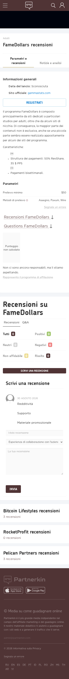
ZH (51, 665)
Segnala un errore (55, 207)
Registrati (34, 102)
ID (35, 665)
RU (7, 665)
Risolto (39, 356)
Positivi (40, 334)
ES (18, 665)
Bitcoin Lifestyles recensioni (31, 510)
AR (7, 669)
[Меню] (5, 6)
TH (63, 665)
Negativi (40, 345)
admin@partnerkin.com (17, 638)
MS (57, 665)
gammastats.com (39, 93)
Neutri (7, 345)
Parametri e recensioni (18, 61)
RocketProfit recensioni (27, 531)
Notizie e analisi (50, 63)
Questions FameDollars (26, 226)
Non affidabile (12, 356)
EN (13, 665)
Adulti (6, 38)
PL (40, 665)
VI (12, 669)
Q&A (25, 322)
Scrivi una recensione (34, 370)
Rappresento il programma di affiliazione (28, 277)
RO (46, 665)
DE (24, 665)
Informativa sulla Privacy (27, 649)
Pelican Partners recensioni (31, 553)
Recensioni (11, 322)
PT (29, 665)
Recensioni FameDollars (27, 217)
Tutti (6, 334)
